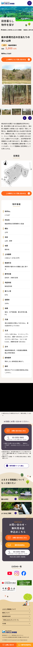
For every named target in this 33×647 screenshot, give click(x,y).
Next (30, 118)
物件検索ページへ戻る (17, 466)
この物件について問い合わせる (16, 59)
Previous (24, 118)
